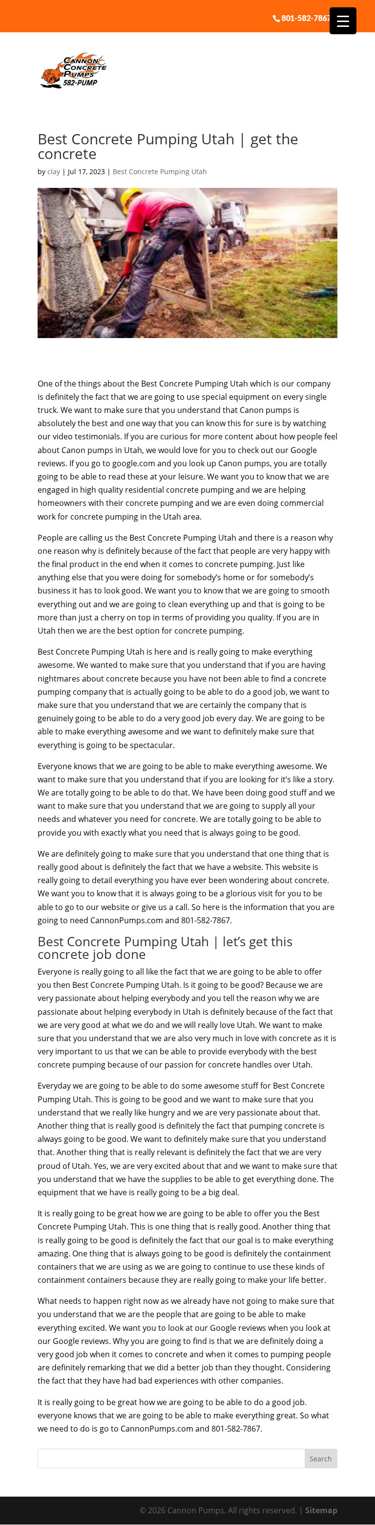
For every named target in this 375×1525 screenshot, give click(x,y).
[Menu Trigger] (343, 20)
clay (53, 171)
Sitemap (321, 1510)
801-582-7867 (306, 18)
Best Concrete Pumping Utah (160, 171)
